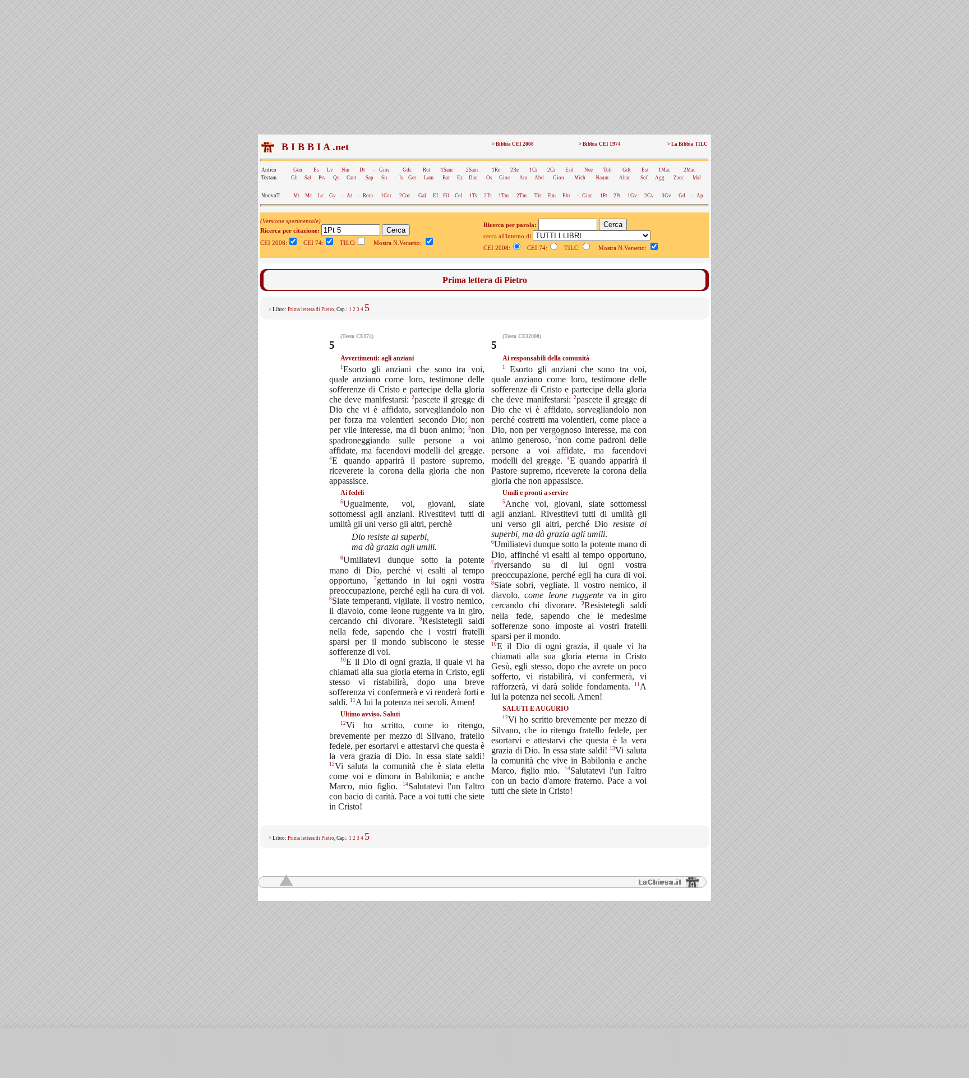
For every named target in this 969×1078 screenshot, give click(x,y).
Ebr (566, 195)
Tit (537, 195)
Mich (579, 178)
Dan (473, 178)
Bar (446, 178)
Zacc (678, 178)
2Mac (689, 170)
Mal (697, 178)
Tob (607, 170)
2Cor (404, 195)
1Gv (632, 195)
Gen (297, 170)
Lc (321, 195)
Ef (435, 195)
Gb (294, 178)
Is (401, 178)
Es (316, 170)
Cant (352, 178)
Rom (368, 195)
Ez (460, 178)
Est (645, 170)
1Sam (447, 170)
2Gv (649, 195)
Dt (362, 170)
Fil (446, 195)
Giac (587, 195)
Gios (384, 170)
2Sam (472, 170)
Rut (427, 170)
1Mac (664, 170)
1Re (496, 170)
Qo (336, 178)
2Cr (551, 170)
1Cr (533, 170)
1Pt (603, 195)
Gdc (407, 170)
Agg (660, 178)
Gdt (626, 170)
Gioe (504, 178)
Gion (558, 178)
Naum (602, 178)
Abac (624, 178)
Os (489, 178)
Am (523, 178)
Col (459, 195)
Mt (296, 195)
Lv (330, 170)
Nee (588, 170)
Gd (682, 195)
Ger (412, 178)
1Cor (386, 195)
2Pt (617, 195)
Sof (644, 178)
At (349, 195)
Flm (551, 195)
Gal (422, 195)
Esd (569, 170)
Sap (369, 178)
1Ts (473, 195)
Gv (332, 195)
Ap (699, 195)
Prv (322, 178)
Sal (307, 178)
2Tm (521, 195)
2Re (514, 170)
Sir (384, 178)
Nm (345, 170)
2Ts (488, 195)
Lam (428, 178)
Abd (539, 178)
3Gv (666, 195)
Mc (308, 195)
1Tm (504, 195)
